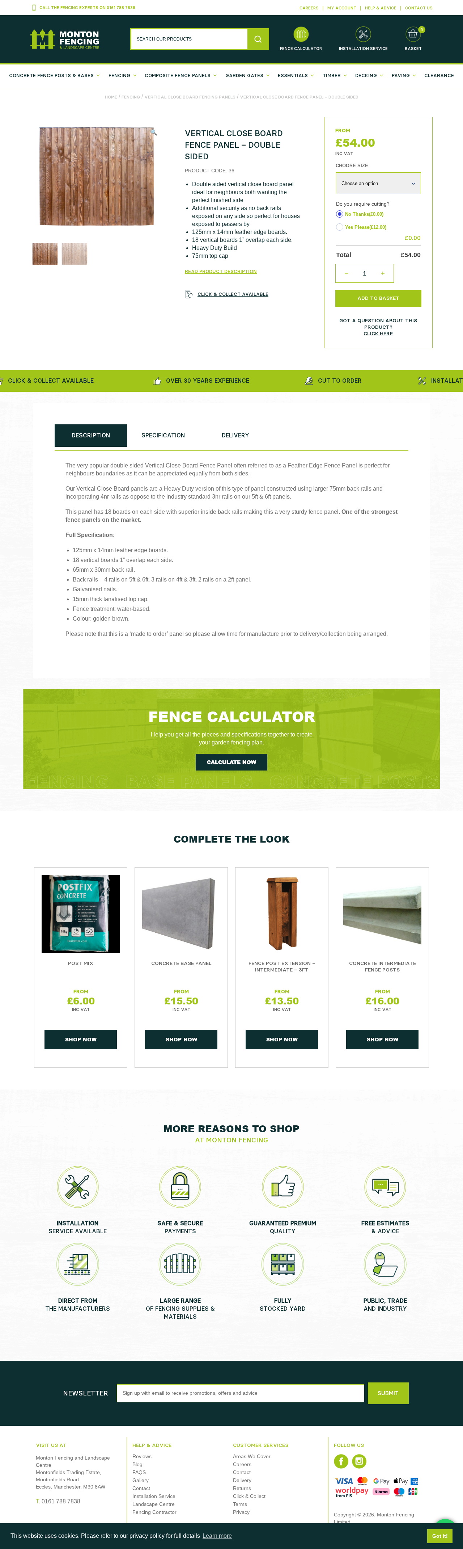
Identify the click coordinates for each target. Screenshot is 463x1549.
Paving (401, 75)
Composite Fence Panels (178, 75)
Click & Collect (249, 1496)
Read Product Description (221, 271)
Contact (141, 1488)
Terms (240, 1504)
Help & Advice (380, 8)
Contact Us (419, 8)
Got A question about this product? (378, 327)
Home (111, 97)
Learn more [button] (217, 1536)
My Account (341, 8)
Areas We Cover (252, 1456)
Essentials (293, 75)
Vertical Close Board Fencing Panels (189, 97)
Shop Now (81, 1039)
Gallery (140, 1480)
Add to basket (378, 298)
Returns (242, 1488)
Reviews (142, 1456)
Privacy (241, 1512)
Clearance (439, 75)
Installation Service (153, 1496)
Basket (413, 48)
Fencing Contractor (154, 1512)
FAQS (139, 1472)
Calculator (301, 48)
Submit (388, 1393)
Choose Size (352, 165)
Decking (366, 75)
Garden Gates (244, 75)
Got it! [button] (440, 1536)
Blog (137, 1464)
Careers (309, 8)
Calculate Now (231, 762)
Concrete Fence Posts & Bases (51, 75)
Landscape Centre (153, 1504)
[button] (153, 133)
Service (363, 48)
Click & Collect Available (232, 294)
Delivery (242, 1480)
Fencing (119, 75)
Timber (332, 75)
